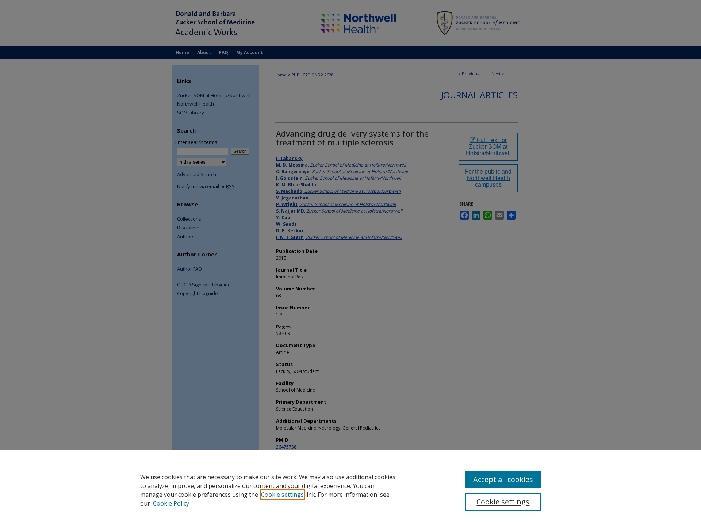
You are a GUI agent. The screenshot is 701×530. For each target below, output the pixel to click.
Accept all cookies (503, 479)
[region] (350, 490)
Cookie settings (282, 495)
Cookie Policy (171, 503)
